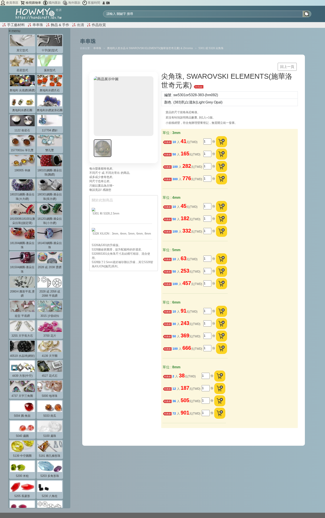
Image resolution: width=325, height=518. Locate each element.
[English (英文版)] (108, 2)
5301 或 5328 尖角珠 (211, 48)
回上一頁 (287, 67)
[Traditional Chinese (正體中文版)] (104, 2)
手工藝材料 (15, 25)
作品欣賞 (98, 25)
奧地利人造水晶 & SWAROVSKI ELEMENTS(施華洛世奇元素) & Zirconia (150, 48)
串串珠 (37, 25)
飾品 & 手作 (59, 25)
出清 (80, 25)
